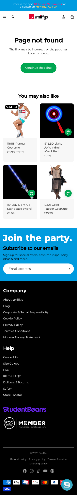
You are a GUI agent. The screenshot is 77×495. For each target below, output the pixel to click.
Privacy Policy (13, 325)
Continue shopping (38, 67)
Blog (6, 306)
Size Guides (11, 363)
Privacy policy (37, 459)
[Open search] (13, 17)
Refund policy (18, 459)
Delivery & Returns (16, 382)
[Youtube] (45, 471)
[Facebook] (24, 471)
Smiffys (43, 453)
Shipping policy (38, 463)
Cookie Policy (12, 318)
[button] (67, 485)
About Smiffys (13, 299)
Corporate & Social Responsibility (26, 312)
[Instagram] (31, 471)
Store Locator (12, 395)
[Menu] (4, 16)
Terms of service (57, 459)
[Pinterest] (52, 471)
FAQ (6, 370)
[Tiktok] (38, 471)
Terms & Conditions (16, 331)
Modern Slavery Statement (21, 337)
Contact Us (11, 357)
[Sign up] (68, 269)
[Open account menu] (63, 17)
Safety (7, 388)
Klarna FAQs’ (12, 376)
